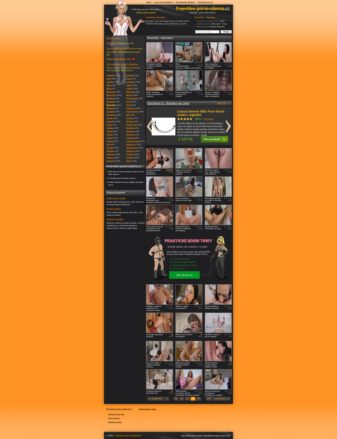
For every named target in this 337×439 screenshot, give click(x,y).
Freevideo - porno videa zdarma (202, 8)
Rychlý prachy (114, 209)
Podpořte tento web (116, 414)
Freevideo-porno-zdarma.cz (128, 435)
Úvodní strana (113, 38)
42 (198, 398)
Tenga (148, 2)
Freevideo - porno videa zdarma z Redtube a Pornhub (119, 19)
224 (209, 398)
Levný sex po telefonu (163, 2)
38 (176, 398)
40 (187, 398)
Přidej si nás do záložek (146, 12)
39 (181, 398)
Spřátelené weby (115, 422)
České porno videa (116, 198)
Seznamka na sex (205, 2)
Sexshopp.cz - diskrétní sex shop (168, 103)
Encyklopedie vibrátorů (185, 2)
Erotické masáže (115, 219)
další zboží (221, 103)
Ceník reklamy (114, 418)
